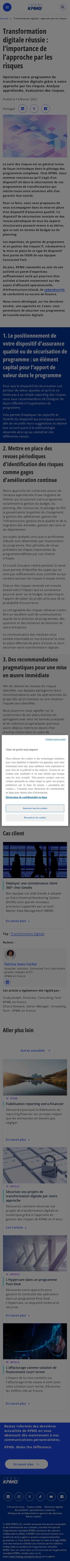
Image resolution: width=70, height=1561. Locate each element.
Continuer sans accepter (56, 739)
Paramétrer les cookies (35, 817)
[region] (35, 780)
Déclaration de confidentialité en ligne (26, 797)
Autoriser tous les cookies (35, 808)
